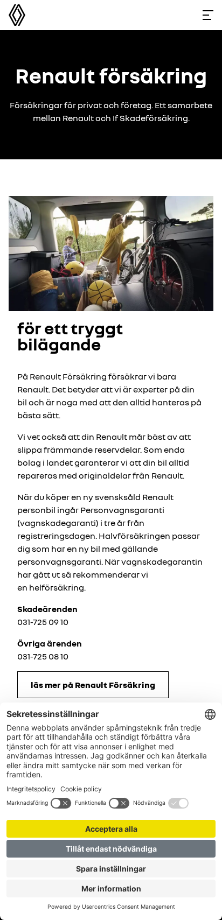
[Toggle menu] (208, 15)
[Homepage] (17, 15)
